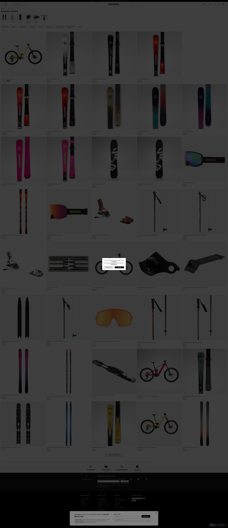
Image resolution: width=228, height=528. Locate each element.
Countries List (108, 267)
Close (119, 267)
